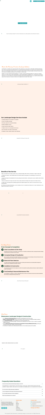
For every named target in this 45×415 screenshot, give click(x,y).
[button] (31, 1)
